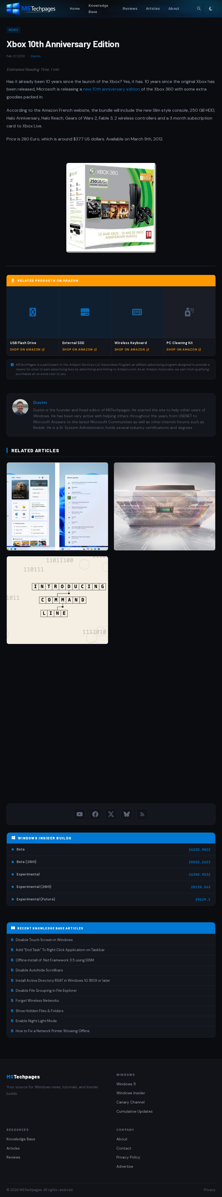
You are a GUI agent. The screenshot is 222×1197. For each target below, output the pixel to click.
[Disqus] (111, 725)
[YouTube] (80, 814)
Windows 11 (126, 1084)
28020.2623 (199, 862)
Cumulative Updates (134, 1111)
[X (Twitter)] (111, 814)
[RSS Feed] (142, 814)
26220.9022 (199, 849)
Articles (153, 8)
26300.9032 (199, 874)
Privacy (210, 1190)
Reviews (130, 8)
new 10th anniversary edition (111, 89)
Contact (123, 1148)
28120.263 (200, 887)
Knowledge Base (98, 8)
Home (75, 8)
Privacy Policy (128, 1157)
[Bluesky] (127, 814)
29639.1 (202, 899)
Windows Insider (130, 1093)
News (13, 30)
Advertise (124, 1166)
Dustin (36, 56)
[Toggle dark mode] (211, 9)
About (173, 8)
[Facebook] (95, 814)
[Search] (199, 9)
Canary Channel (130, 1102)
